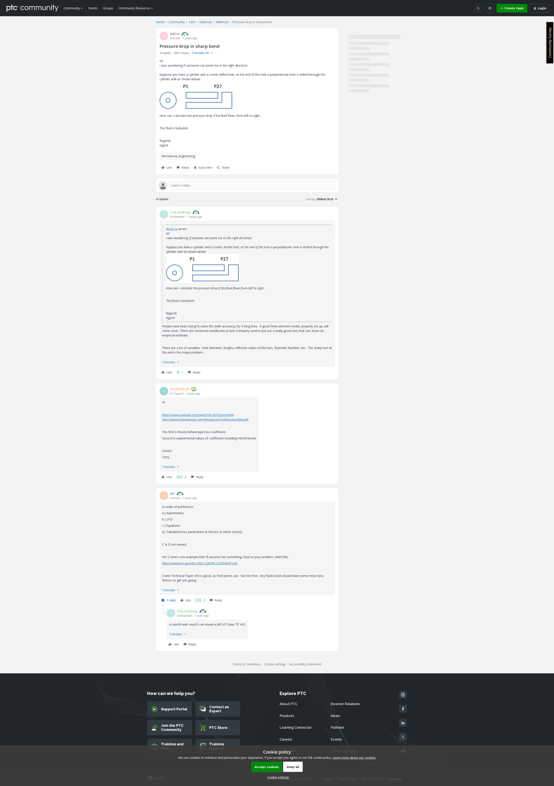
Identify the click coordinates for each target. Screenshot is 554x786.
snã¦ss (175, 34)
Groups (108, 8)
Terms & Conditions (247, 664)
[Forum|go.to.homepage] (32, 8)
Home (160, 22)
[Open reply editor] (247, 185)
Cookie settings (275, 664)
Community (177, 22)
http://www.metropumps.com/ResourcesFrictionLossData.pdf (205, 419)
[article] (247, 293)
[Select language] (490, 8)
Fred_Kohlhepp (180, 212)
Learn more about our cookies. (354, 758)
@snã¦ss (172, 229)
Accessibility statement (305, 664)
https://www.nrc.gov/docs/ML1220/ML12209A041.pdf (200, 563)
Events (93, 8)
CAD (192, 22)
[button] (512, 8)
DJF (172, 493)
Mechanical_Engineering (178, 156)
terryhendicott (180, 389)
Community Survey (550, 42)
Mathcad (205, 22)
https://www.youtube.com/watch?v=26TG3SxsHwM (198, 415)
